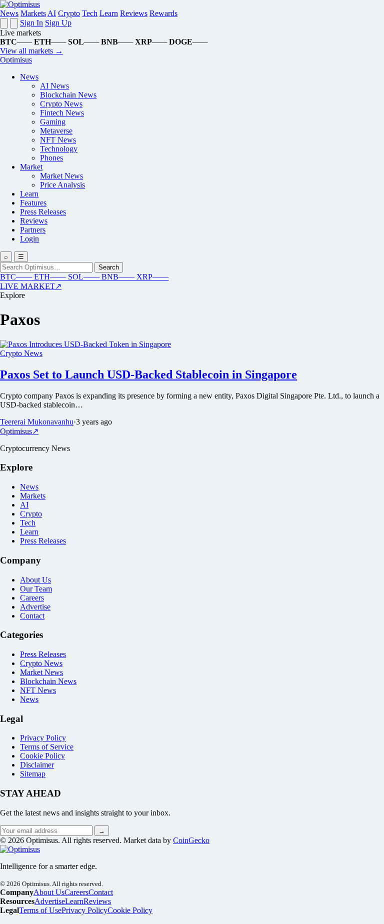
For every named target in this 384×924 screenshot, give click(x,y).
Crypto (69, 13)
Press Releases (43, 212)
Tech (90, 13)
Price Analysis (62, 184)
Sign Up (58, 22)
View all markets (31, 50)
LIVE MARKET (31, 286)
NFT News (58, 140)
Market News (61, 176)
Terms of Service (47, 746)
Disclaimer (37, 764)
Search (108, 267)
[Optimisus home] (20, 4)
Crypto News (61, 104)
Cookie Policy (42, 756)
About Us (35, 580)
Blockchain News (68, 94)
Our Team (36, 588)
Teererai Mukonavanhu (37, 422)
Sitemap (33, 774)
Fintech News (62, 112)
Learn (109, 13)
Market (31, 166)
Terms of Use (40, 910)
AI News (54, 86)
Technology (59, 148)
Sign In (31, 22)
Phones (51, 158)
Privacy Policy (43, 738)
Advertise (35, 606)
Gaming (53, 122)
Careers (32, 598)
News (9, 13)
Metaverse (56, 130)
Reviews (134, 13)
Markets (33, 13)
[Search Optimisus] (14, 23)
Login (29, 238)
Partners (33, 230)
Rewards (164, 13)
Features (33, 202)
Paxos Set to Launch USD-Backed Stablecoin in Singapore (148, 374)
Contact (32, 616)
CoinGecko (191, 840)
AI (52, 13)
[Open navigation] (4, 23)
